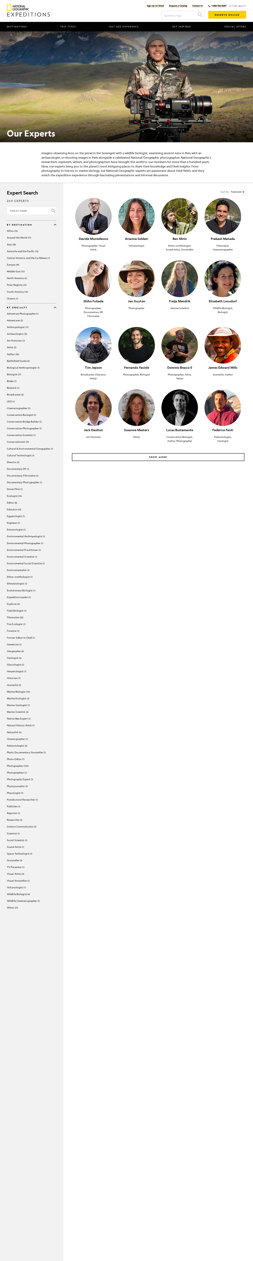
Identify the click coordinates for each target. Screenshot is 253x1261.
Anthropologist (17, 327)
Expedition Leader (18, 597)
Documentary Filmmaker (22, 475)
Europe (12, 264)
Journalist (13, 684)
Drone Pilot (14, 488)
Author (12, 354)
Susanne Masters (136, 430)
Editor (12, 502)
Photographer (17, 765)
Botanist (13, 387)
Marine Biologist (18, 691)
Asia (11, 244)
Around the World (18, 237)
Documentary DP (17, 468)
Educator (13, 509)
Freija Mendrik (179, 301)
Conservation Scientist (21, 434)
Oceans (12, 298)
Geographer (15, 651)
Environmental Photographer (25, 543)
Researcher (14, 819)
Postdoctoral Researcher (22, 799)
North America (16, 278)
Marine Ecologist (18, 698)
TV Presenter (15, 866)
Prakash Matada (223, 239)
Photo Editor (15, 759)
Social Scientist (17, 840)
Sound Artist (15, 846)
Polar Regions (16, 284)
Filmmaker (15, 617)
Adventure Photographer (22, 313)
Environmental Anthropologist (25, 536)
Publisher (13, 806)
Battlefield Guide (18, 360)
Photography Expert (19, 779)
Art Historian (15, 340)
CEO (10, 401)
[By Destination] (55, 224)
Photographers (16, 772)
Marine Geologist (18, 705)
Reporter (13, 813)
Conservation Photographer (24, 428)
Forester (13, 630)
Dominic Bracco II (179, 368)
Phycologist (15, 792)
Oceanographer (17, 738)
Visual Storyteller (18, 880)
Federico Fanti (222, 430)
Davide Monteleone (93, 239)
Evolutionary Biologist (21, 590)
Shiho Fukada (93, 301)
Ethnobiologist (16, 583)
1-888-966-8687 (219, 5)
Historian (13, 677)
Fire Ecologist (16, 623)
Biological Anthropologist (23, 367)
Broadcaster (15, 394)
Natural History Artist (20, 725)
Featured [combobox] (236, 191)
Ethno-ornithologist (19, 576)
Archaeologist (16, 333)
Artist (11, 347)
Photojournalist (17, 786)
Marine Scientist (17, 711)
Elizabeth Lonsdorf (223, 301)
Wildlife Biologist (18, 894)
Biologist (13, 374)
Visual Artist (15, 873)
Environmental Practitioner (23, 549)
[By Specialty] (55, 307)
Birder (11, 381)
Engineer (13, 522)
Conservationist (17, 441)
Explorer (13, 603)
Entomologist (16, 529)
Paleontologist (17, 745)
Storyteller (14, 860)
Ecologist (14, 495)
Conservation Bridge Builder (24, 421)
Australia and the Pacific (22, 251)
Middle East (15, 271)
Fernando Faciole (136, 368)
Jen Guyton (136, 301)
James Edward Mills (222, 368)
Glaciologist (15, 664)
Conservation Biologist (21, 414)
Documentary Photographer (24, 482)
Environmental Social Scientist (25, 563)
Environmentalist (18, 570)
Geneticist (14, 644)
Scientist (13, 833)
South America (17, 291)
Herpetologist (16, 671)
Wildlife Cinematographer (23, 900)
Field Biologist (16, 610)
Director (13, 462)
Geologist (14, 657)
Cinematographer (18, 408)
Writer (12, 907)
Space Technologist (19, 853)
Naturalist (14, 732)
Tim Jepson (93, 368)
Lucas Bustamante (179, 430)
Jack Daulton (93, 430)
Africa (12, 230)
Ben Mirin (180, 239)
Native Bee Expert (18, 718)
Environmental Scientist (21, 556)
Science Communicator (21, 826)
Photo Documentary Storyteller (26, 752)
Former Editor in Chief (20, 637)
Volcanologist (16, 887)
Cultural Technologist (20, 455)
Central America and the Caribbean (28, 257)
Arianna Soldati (136, 239)
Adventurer (14, 320)
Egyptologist (15, 516)
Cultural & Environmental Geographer (29, 448)
